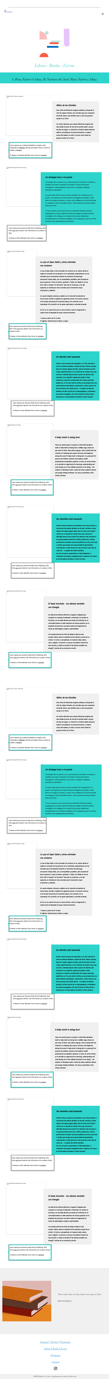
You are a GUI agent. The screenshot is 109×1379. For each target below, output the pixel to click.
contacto (44, 155)
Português (65, 1342)
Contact (55, 1361)
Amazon (19, 150)
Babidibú (22, 148)
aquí (14, 230)
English (54, 1342)
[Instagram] (103, 14)
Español (44, 1342)
